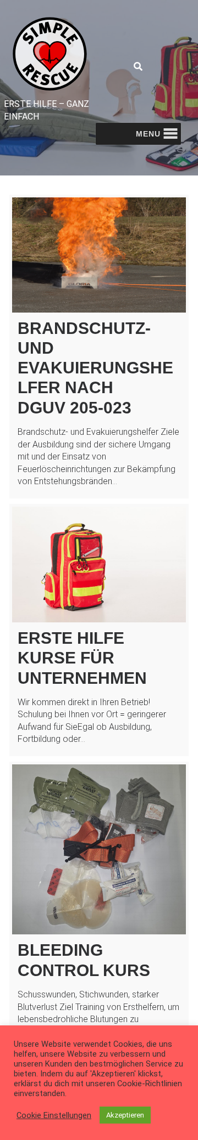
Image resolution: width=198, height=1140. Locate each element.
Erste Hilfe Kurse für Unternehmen (82, 658)
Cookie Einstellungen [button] (53, 1115)
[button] (148, 134)
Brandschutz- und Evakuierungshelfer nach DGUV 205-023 (95, 368)
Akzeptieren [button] (125, 1115)
